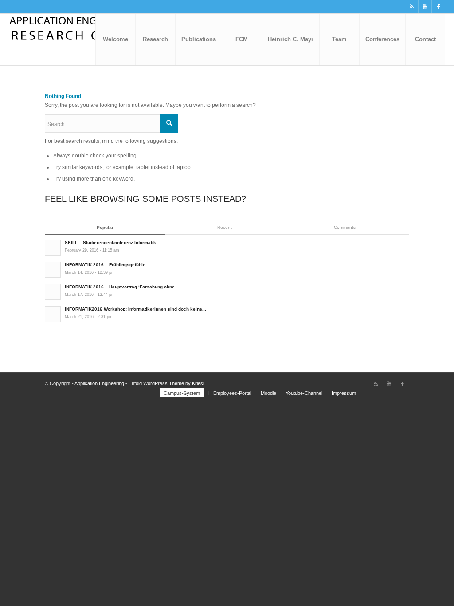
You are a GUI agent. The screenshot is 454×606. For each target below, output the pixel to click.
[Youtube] (425, 6)
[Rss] (411, 6)
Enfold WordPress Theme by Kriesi (166, 383)
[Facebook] (438, 6)
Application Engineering (99, 383)
